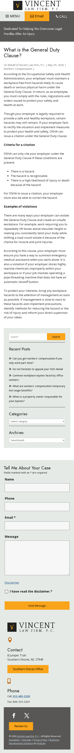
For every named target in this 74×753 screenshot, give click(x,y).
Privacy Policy (40, 739)
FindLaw (41, 743)
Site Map (26, 739)
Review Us (21, 726)
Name (9, 479)
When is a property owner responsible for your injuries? (35, 399)
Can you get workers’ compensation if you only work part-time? (35, 360)
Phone (9, 498)
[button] (12, 15)
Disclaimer (12, 583)
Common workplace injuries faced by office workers (36, 377)
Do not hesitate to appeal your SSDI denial (38, 369)
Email (39, 16)
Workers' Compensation (18, 68)
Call (63, 16)
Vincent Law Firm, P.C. (32, 65)
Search (56, 336)
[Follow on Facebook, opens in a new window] (14, 716)
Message (11, 536)
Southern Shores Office (28, 669)
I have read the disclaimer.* (31, 591)
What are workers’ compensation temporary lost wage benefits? (37, 388)
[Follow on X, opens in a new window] (27, 716)
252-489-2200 (21, 696)
